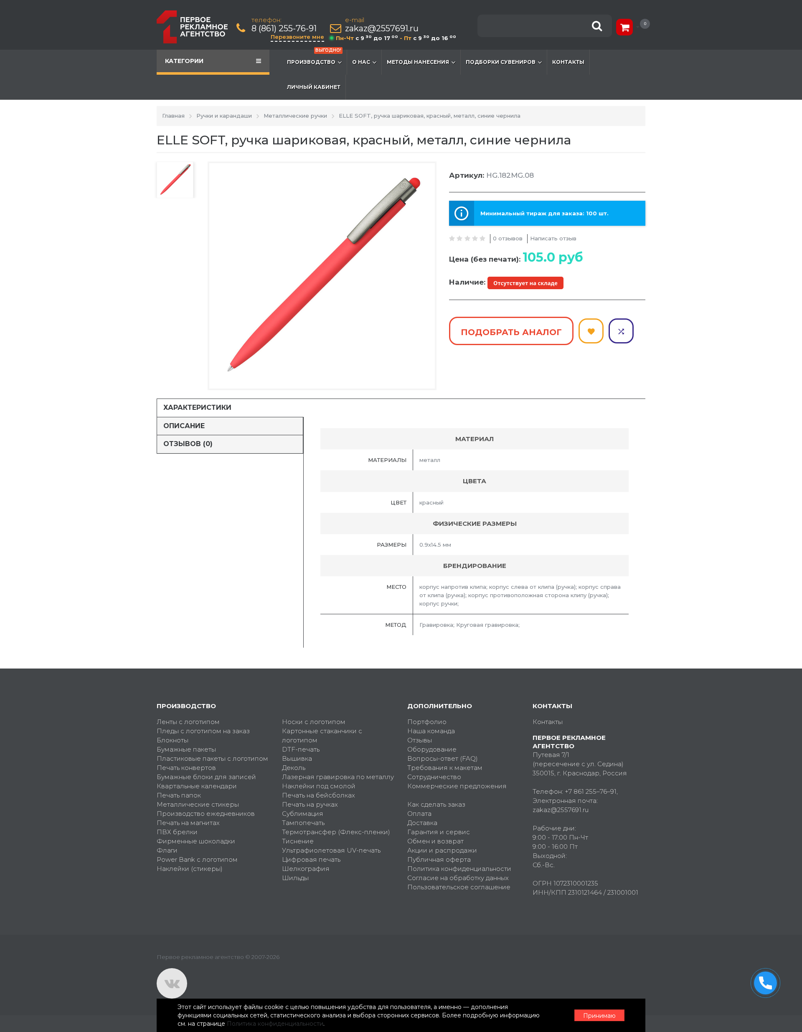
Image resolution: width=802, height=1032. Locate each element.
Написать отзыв (553, 238)
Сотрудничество (434, 777)
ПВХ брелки (177, 832)
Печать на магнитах (188, 823)
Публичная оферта (439, 859)
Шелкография (306, 869)
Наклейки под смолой (318, 786)
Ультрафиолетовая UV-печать (331, 850)
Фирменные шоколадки (196, 841)
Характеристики (197, 407)
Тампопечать (303, 823)
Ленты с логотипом (188, 722)
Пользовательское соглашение (458, 887)
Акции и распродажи (442, 850)
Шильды (295, 878)
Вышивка (297, 758)
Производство (314, 57)
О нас (361, 62)
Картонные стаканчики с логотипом (322, 735)
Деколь (293, 768)
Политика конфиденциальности (459, 869)
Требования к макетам (444, 768)
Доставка (422, 823)
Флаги (167, 850)
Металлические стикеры (198, 804)
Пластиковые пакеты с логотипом (212, 758)
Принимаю (599, 1015)
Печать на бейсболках (318, 795)
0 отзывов (508, 238)
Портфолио (427, 722)
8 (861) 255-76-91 (284, 28)
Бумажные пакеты (186, 749)
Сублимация (302, 814)
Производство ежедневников (206, 814)
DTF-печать (301, 749)
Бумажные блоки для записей (206, 777)
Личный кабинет (313, 87)
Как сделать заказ (436, 804)
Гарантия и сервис (438, 832)
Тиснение (298, 841)
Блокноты (172, 740)
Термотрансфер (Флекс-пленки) (336, 832)
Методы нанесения (418, 62)
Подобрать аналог (511, 332)
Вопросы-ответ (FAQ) (442, 758)
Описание (184, 426)
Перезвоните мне (297, 36)
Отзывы (419, 740)
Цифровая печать (311, 859)
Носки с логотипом (313, 722)
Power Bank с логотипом (197, 859)
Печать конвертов (186, 768)
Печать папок (179, 795)
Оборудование (432, 749)
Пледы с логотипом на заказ (203, 731)
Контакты (568, 62)
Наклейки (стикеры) (190, 869)
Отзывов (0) (188, 444)
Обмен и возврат (435, 841)
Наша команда (431, 731)
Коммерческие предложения (457, 786)
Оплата (419, 814)
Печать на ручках (310, 804)
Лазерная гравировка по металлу (338, 777)
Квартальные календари (197, 786)
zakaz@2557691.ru (382, 28)
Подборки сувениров (501, 62)
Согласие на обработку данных (458, 878)
